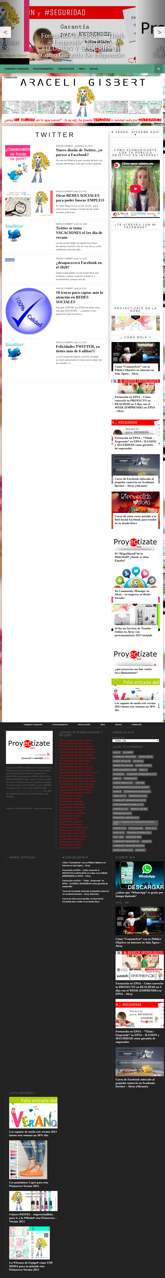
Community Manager (16, 69)
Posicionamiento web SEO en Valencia (76, 787)
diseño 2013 (119, 828)
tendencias (130, 778)
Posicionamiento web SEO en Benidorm (76, 749)
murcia (117, 791)
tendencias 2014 (122, 813)
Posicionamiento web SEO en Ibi (73, 764)
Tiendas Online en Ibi (68, 819)
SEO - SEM (118, 837)
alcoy (116, 752)
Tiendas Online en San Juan (71, 833)
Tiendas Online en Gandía (70, 822)
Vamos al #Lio (118, 738)
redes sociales (121, 761)
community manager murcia (128, 846)
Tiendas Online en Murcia (70, 825)
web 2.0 (143, 770)
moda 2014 (151, 828)
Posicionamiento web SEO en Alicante (76, 746)
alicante (128, 752)
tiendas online (139, 809)
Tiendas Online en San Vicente (72, 836)
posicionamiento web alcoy (128, 805)
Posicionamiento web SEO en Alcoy (74, 743)
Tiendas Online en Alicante (71, 801)
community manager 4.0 (126, 841)
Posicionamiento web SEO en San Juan (76, 778)
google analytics (123, 850)
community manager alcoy (141, 774)
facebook (118, 774)
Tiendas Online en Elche (70, 816)
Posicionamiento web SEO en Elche (75, 761)
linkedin (146, 841)
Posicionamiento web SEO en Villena (75, 790)
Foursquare (136, 828)
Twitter (140, 783)
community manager (124, 757)
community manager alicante (129, 800)
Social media (145, 757)
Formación (10, 77)
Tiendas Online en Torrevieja (71, 839)
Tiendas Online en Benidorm (71, 804)
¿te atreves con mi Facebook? (136, 226)
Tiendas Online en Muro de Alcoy (73, 827)
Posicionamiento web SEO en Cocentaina (77, 758)
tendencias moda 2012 (139, 833)
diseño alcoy (120, 809)
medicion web (133, 837)
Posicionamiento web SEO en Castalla (76, 755)
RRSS (82, 69)
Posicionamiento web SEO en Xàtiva (75, 793)
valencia (138, 761)
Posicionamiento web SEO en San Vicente (77, 781)
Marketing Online (123, 765)
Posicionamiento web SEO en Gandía (75, 767)
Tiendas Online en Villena (70, 845)
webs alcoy (119, 796)
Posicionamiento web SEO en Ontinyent (76, 775)
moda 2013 (118, 833)
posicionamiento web (124, 770)
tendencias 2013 (138, 796)
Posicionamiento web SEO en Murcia (75, 769)
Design (94, 69)
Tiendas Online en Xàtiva (70, 848)
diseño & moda (143, 765)
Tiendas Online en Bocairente (72, 807)
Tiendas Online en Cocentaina (72, 813)
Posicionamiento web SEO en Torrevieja (76, 784)
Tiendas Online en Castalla (71, 810)
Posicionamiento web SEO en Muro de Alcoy (78, 772)
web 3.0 (117, 778)
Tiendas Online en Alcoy (69, 798)
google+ (140, 850)
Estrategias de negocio (137, 791)
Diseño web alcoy (123, 783)
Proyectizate (66, 69)
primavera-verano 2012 (126, 818)
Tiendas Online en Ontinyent (71, 830)
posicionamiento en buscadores (131, 787)
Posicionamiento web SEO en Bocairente (77, 752)
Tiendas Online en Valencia (71, 842)
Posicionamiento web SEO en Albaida (75, 740)
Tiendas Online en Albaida (70, 796)
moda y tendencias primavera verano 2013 (133, 823)
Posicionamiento (43, 69)
